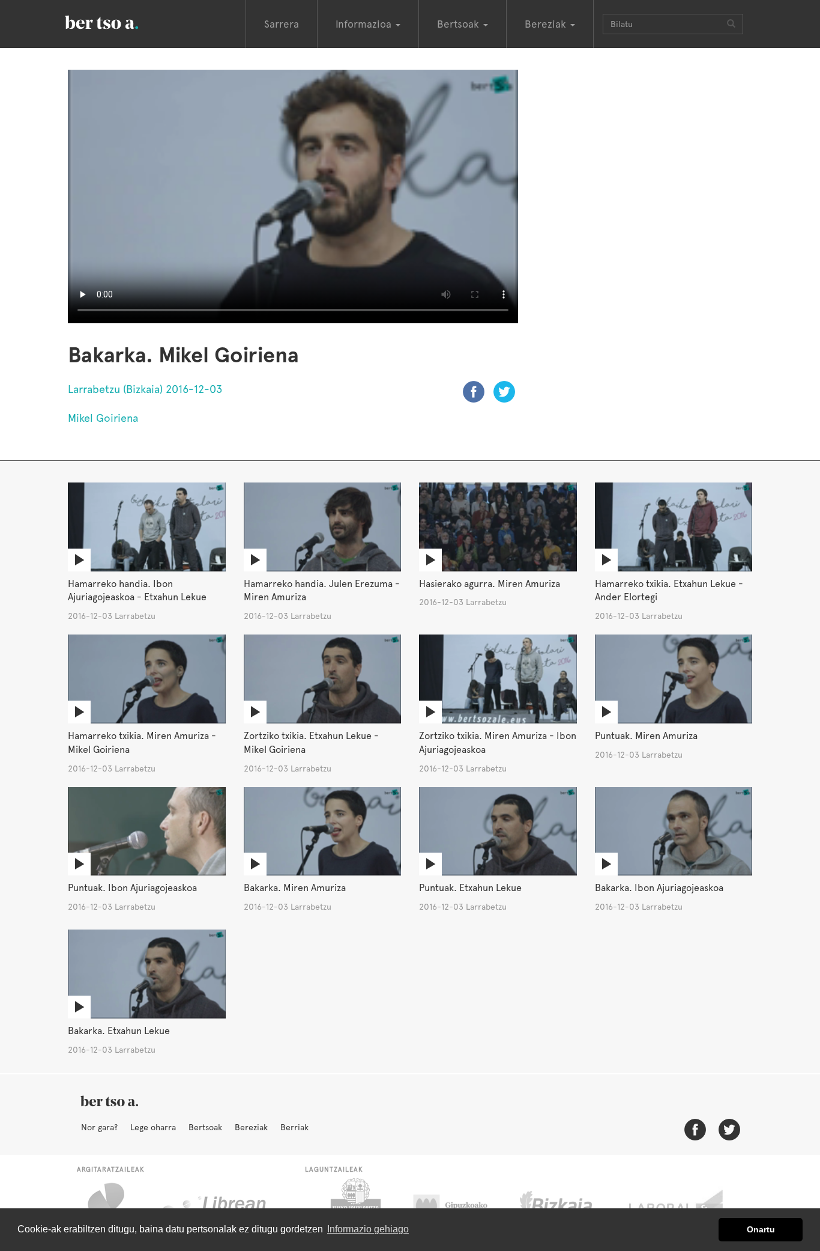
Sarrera (281, 24)
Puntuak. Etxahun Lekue (470, 887)
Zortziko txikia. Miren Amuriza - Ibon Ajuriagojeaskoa (497, 742)
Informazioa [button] (365, 24)
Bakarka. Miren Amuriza (295, 887)
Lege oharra (153, 1127)
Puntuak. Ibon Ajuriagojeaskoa (132, 887)
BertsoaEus (119, 21)
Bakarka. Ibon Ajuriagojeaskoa (659, 887)
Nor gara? (99, 1127)
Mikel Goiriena (103, 418)
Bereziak (251, 1127)
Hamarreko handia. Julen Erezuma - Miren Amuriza (322, 590)
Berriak (294, 1127)
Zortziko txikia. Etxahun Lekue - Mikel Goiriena (311, 742)
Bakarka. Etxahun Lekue (119, 1030)
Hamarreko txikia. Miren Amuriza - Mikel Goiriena (142, 742)
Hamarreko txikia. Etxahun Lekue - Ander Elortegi (669, 590)
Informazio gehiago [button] (368, 1229)
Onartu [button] (761, 1229)
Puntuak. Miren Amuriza (646, 735)
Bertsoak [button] (459, 24)
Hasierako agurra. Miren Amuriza (489, 583)
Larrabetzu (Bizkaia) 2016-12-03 (145, 389)
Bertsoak (205, 1127)
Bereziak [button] (547, 24)
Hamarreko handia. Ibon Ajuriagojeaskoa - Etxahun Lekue (137, 590)
